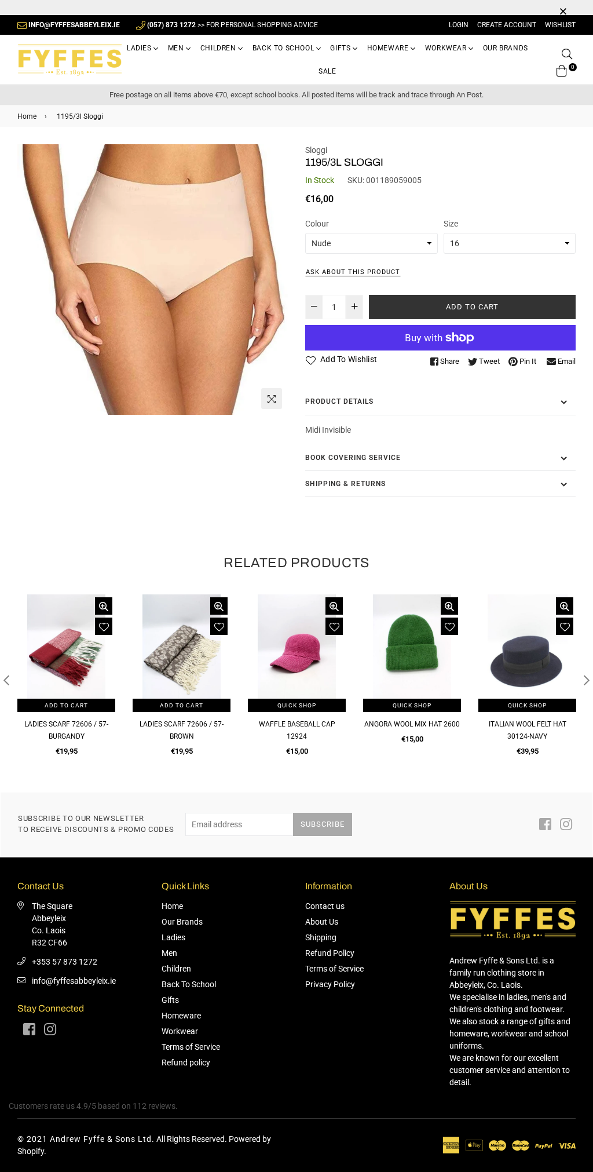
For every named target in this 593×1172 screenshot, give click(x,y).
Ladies (140, 48)
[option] (152, 279)
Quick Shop (296, 705)
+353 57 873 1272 (64, 961)
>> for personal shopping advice (232, 25)
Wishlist (560, 25)
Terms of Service (191, 1046)
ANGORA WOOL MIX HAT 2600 (412, 724)
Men (177, 48)
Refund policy (186, 1062)
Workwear (446, 48)
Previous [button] (6, 680)
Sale (327, 71)
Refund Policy (329, 953)
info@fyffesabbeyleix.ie (74, 980)
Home (26, 116)
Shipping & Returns (345, 484)
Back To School (284, 48)
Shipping (320, 937)
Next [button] (586, 680)
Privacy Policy (330, 984)
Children (219, 48)
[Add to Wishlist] (103, 626)
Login (458, 25)
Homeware (389, 48)
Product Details (339, 401)
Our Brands (505, 48)
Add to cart (66, 705)
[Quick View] (103, 606)
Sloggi (316, 150)
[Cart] (562, 69)
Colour (317, 223)
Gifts (341, 48)
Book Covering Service (353, 458)
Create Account (506, 25)
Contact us (325, 906)
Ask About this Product (353, 272)
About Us (321, 921)
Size (451, 223)
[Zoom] (271, 398)
